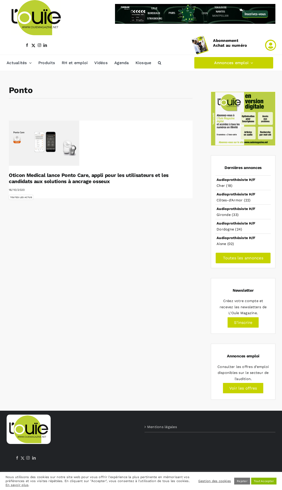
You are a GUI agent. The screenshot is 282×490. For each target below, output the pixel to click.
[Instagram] (28, 458)
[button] (159, 63)
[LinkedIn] (34, 458)
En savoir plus (17, 485)
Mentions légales (162, 427)
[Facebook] (17, 458)
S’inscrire (243, 322)
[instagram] (39, 45)
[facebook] (27, 45)
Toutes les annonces (243, 258)
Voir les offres (243, 388)
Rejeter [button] (242, 481)
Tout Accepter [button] (264, 481)
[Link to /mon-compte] (270, 45)
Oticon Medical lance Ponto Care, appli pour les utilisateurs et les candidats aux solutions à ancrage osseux (89, 178)
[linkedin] (45, 45)
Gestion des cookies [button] (214, 481)
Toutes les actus (21, 197)
